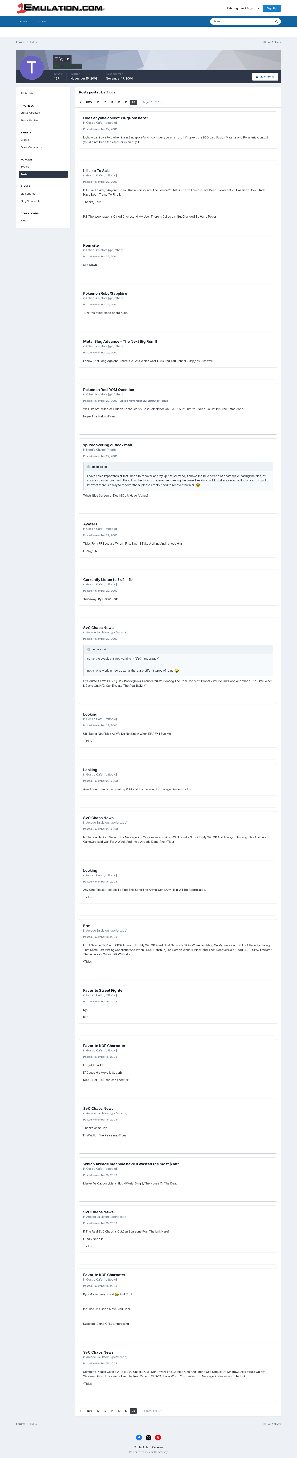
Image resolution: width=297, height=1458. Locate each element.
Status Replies (29, 120)
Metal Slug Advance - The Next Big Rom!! (120, 341)
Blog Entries (28, 193)
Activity (41, 21)
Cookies (157, 1447)
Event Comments (31, 147)
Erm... (88, 926)
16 (104, 102)
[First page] (80, 102)
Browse (24, 21)
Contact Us (141, 1447)
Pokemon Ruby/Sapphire (105, 293)
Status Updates (257, 21)
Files (23, 220)
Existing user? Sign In (242, 8)
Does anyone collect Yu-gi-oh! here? (115, 118)
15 (98, 102)
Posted (100, 129)
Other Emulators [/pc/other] (104, 250)
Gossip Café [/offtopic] (101, 122)
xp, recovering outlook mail (107, 445)
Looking (90, 714)
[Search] (276, 21)
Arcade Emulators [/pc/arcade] (106, 632)
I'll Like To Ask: (96, 171)
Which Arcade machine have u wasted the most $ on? (131, 1164)
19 (126, 102)
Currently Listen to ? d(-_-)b (108, 580)
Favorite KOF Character (104, 1046)
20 (133, 102)
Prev (89, 102)
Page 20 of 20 (151, 102)
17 (112, 102)
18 (119, 102)
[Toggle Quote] (89, 466)
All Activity (27, 93)
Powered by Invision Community (148, 1452)
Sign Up (272, 8)
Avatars (90, 524)
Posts (24, 174)
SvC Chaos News (98, 628)
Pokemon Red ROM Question (108, 390)
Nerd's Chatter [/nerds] (102, 449)
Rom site (91, 245)
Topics (25, 166)
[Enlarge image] (198, 485)
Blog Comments (30, 201)
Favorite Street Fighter (103, 990)
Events (25, 139)
